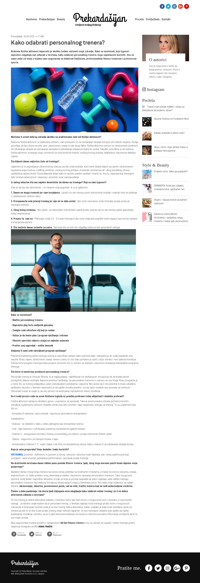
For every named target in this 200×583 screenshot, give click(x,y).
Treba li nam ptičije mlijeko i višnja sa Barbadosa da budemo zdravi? (163, 108)
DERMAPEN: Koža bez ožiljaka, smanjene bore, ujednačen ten (169, 187)
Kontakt (166, 19)
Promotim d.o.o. (31, 574)
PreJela (139, 19)
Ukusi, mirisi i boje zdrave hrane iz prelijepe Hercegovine (171, 149)
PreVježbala (153, 19)
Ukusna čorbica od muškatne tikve (171, 118)
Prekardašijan (47, 19)
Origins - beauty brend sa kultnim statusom (170, 201)
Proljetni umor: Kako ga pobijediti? (171, 171)
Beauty (61, 19)
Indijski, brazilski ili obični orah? (169, 132)
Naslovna (31, 19)
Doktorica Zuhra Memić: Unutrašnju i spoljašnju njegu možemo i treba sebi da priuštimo (171, 218)
